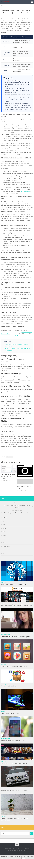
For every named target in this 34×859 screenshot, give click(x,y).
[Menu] (32, 2)
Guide (8, 456)
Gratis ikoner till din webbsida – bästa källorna (14, 667)
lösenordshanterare (25, 191)
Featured (5, 532)
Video (4, 553)
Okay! (23, 858)
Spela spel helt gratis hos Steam (10, 713)
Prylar (4, 542)
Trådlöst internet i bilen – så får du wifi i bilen (14, 791)
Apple (2, 5)
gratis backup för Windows (15, 336)
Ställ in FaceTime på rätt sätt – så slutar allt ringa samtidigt (8, 476)
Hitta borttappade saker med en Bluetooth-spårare (15, 636)
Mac (11, 456)
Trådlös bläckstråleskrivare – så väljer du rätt (14, 584)
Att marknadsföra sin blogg (9, 686)
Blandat (4, 528)
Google (4, 535)
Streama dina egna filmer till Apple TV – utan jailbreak (16, 605)
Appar (4, 521)
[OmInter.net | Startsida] (6, 2)
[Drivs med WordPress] (12, 850)
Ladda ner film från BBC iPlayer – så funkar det (14, 763)
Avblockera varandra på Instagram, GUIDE (12, 740)
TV (3, 550)
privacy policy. (19, 858)
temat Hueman (23, 850)
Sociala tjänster (6, 546)
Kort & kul (5, 539)
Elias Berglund (6, 16)
